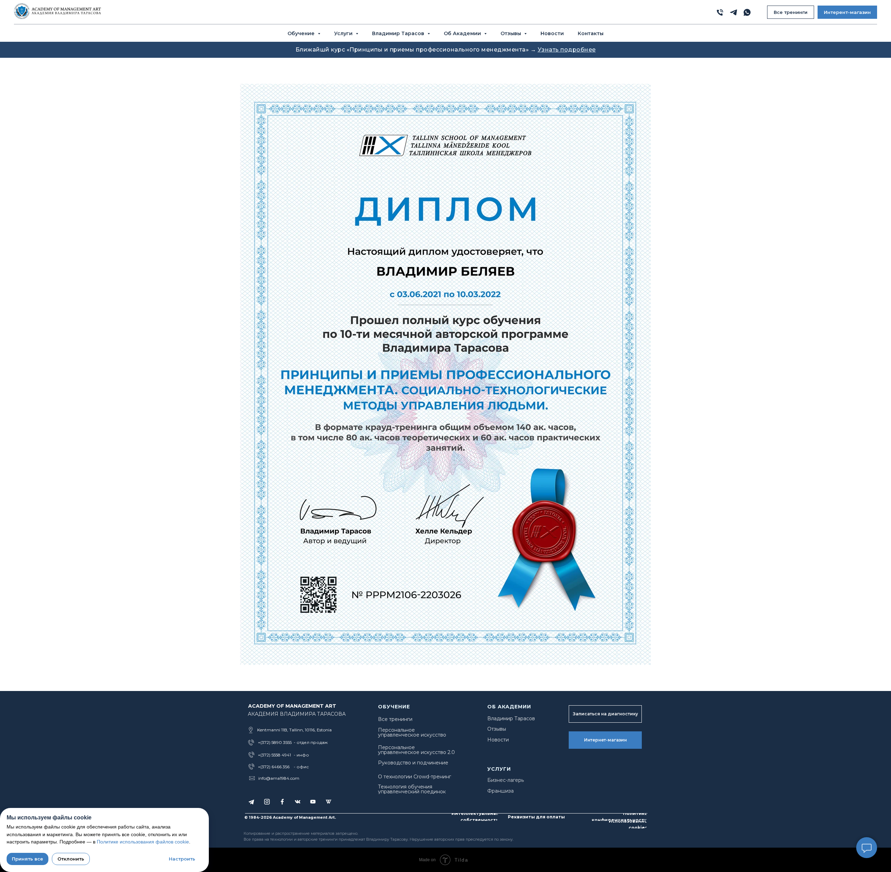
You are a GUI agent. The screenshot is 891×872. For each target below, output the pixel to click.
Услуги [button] (344, 33)
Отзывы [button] (511, 33)
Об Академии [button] (463, 33)
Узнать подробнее (567, 49)
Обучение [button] (301, 33)
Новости (552, 33)
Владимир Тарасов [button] (399, 33)
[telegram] (733, 12)
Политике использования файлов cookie (143, 841)
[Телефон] (720, 12)
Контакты (591, 33)
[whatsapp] (747, 12)
